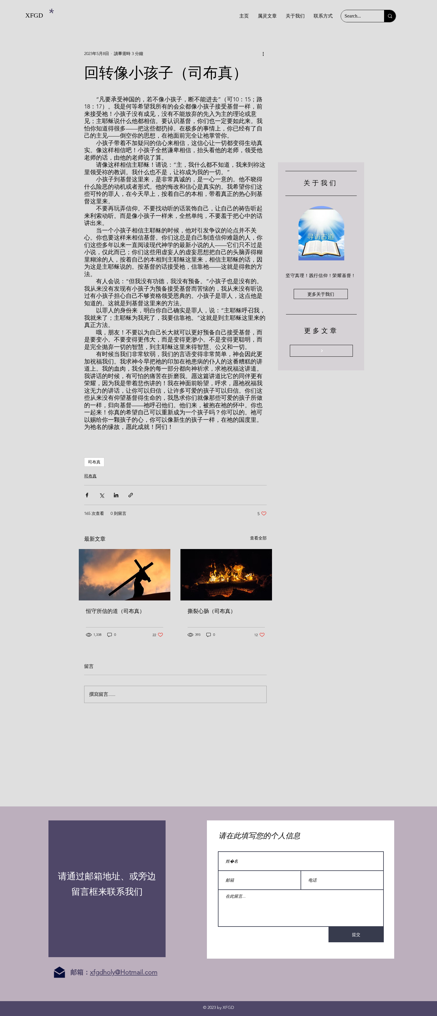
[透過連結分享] (130, 495)
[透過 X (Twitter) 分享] (101, 495)
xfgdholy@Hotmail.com (124, 972)
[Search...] (390, 16)
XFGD (34, 15)
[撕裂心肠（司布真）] (226, 574)
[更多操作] (263, 53)
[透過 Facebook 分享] (87, 495)
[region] (107, 888)
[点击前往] (321, 351)
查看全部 (258, 538)
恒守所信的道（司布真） (115, 611)
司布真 (94, 462)
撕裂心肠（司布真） (212, 611)
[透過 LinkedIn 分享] (116, 495)
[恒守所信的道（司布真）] (124, 574)
